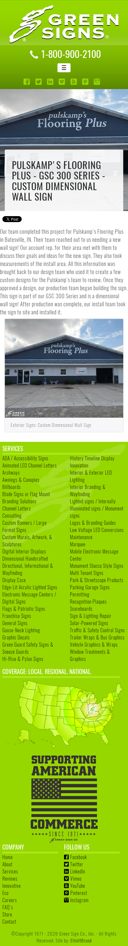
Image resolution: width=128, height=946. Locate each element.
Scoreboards (81, 608)
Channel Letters (16, 508)
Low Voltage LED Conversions (97, 529)
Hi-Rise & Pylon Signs (22, 658)
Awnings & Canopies (21, 479)
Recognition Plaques (88, 601)
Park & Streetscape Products (97, 580)
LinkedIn (77, 871)
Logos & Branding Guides (93, 522)
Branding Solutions (19, 501)
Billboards (11, 486)
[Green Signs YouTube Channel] (74, 81)
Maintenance (81, 537)
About (7, 864)
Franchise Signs (16, 615)
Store (7, 914)
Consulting (12, 515)
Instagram (79, 900)
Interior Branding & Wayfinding (88, 490)
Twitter (76, 864)
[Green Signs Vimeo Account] (62, 81)
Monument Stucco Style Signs (97, 565)
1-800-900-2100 (71, 53)
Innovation (79, 465)
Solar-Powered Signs (89, 623)
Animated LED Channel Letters (29, 465)
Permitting (80, 594)
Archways (11, 472)
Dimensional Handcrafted (25, 558)
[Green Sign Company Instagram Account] (97, 81)
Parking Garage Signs (90, 587)
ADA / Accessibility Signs (25, 458)
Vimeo (76, 878)
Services (10, 871)
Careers (9, 900)
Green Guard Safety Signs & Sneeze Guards (28, 648)
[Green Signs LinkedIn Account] (50, 81)
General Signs (15, 623)
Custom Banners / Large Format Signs (24, 526)
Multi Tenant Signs (87, 572)
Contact (9, 921)
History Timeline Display (92, 458)
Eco (5, 892)
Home (7, 857)
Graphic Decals (16, 637)
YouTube (77, 885)
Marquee (77, 544)
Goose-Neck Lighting (21, 630)
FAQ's (7, 907)
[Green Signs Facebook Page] (27, 81)
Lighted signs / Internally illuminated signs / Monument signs (97, 508)
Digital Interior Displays (24, 551)
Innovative (11, 885)
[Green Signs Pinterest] (86, 81)
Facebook (78, 857)
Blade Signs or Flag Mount (26, 494)
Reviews (10, 878)
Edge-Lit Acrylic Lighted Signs (29, 587)
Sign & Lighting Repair (91, 615)
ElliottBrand (81, 940)
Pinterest (78, 892)
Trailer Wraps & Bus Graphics (97, 637)
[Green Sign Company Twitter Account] (39, 81)
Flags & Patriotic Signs (23, 608)
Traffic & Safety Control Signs (97, 630)
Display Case (14, 580)
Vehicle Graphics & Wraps (94, 644)
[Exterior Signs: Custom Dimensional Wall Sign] (64, 368)
